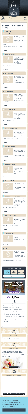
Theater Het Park (9, 233)
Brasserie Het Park (10, 54)
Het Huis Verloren (10, 146)
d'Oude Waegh (9, 73)
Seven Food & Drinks (10, 215)
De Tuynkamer (9, 91)
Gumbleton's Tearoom (11, 128)
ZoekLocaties (7, 272)
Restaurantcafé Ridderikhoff (12, 196)
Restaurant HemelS (10, 164)
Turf (6, 248)
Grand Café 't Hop (10, 109)
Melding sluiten (14, 410)
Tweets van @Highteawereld (10, 338)
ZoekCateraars (14, 272)
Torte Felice (8, 31)
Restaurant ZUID (9, 180)
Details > (5, 50)
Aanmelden (13, 367)
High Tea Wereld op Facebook (13, 394)
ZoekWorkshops (21, 272)
